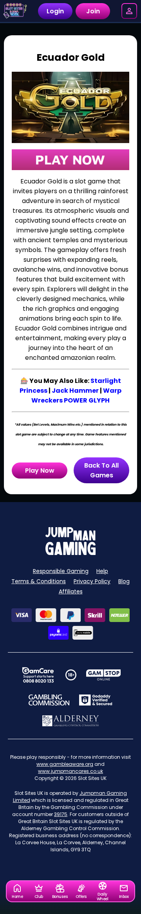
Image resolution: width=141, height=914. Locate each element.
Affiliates (71, 591)
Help (102, 571)
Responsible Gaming (61, 571)
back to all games (101, 470)
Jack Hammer (75, 390)
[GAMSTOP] (103, 674)
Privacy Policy (92, 581)
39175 (60, 814)
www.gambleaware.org (64, 764)
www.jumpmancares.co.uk (70, 771)
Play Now (39, 470)
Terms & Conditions (38, 581)
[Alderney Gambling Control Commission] (70, 720)
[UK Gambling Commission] (49, 700)
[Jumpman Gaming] (70, 552)
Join (93, 11)
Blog (124, 581)
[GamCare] (38, 675)
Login (55, 11)
